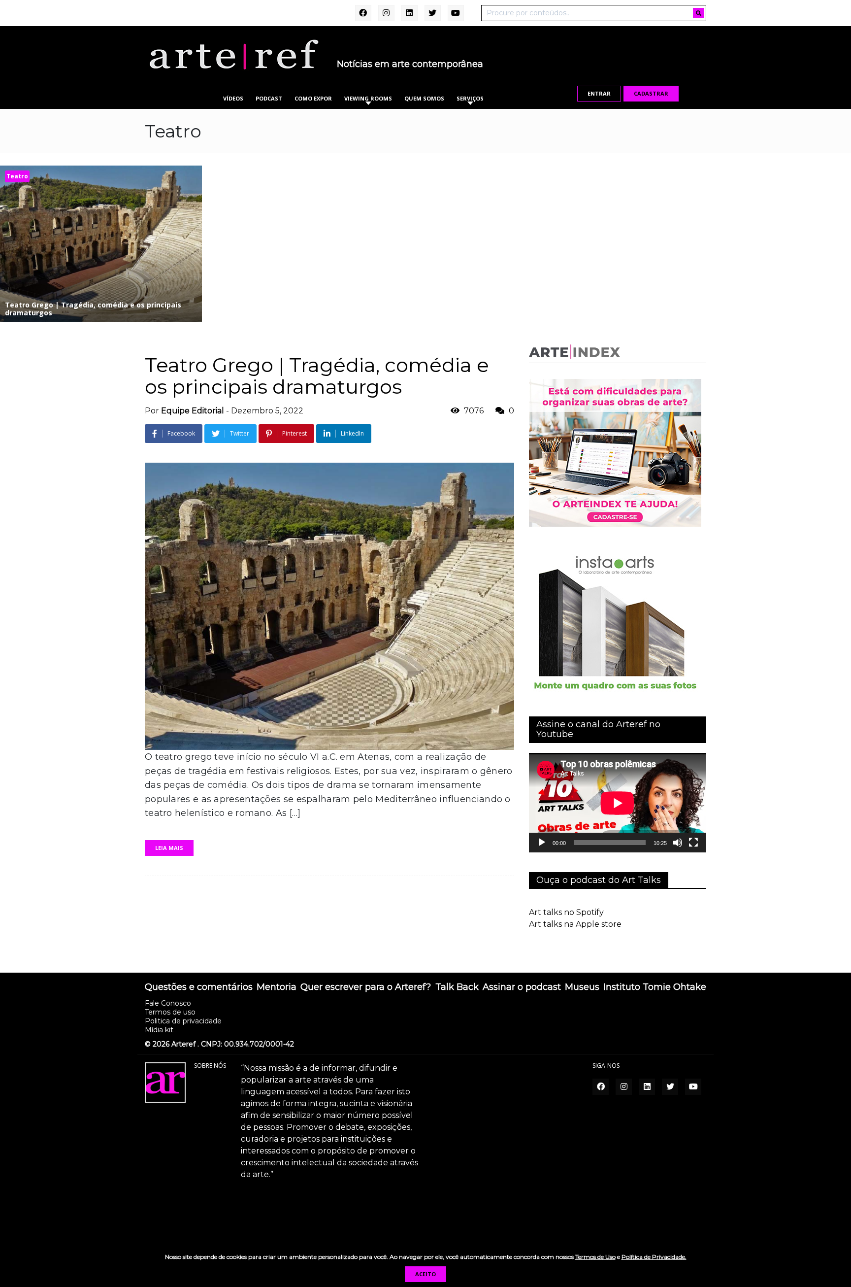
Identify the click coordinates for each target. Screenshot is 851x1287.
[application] (617, 803)
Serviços (470, 98)
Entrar (599, 93)
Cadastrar (651, 93)
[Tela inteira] (693, 842)
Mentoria (276, 987)
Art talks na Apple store (575, 924)
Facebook (181, 433)
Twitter (239, 433)
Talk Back (457, 987)
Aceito (425, 1274)
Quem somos (424, 98)
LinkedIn (352, 433)
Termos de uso (170, 1012)
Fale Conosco (168, 1003)
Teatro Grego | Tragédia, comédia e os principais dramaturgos (317, 376)
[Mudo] (678, 842)
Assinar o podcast (522, 987)
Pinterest (294, 433)
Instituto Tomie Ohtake (654, 987)
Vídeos (233, 98)
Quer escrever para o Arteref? (365, 987)
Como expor (313, 98)
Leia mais (169, 847)
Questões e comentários (199, 987)
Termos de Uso (595, 1256)
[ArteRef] (233, 54)
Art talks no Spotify (566, 912)
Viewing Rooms (368, 98)
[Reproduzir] (542, 842)
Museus (582, 987)
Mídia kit (159, 1029)
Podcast (269, 98)
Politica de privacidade (183, 1020)
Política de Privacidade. (654, 1256)
